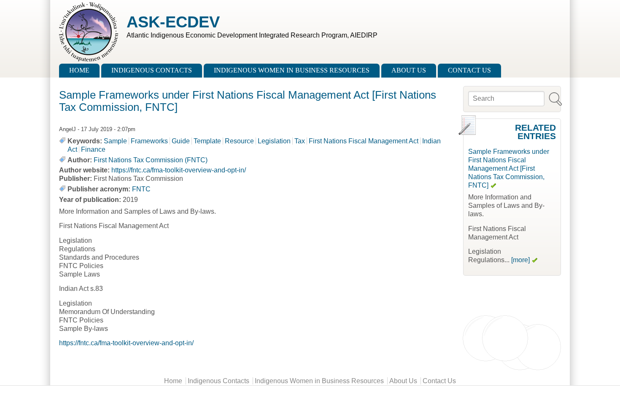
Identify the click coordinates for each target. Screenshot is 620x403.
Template (207, 141)
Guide (181, 141)
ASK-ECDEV (173, 22)
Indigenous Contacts (151, 70)
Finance (93, 149)
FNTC (141, 189)
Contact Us (469, 70)
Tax (299, 141)
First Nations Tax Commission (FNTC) (151, 160)
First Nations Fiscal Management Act (363, 141)
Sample (115, 141)
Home (79, 70)
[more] (520, 259)
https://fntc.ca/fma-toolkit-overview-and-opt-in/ (178, 170)
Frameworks (149, 141)
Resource (239, 141)
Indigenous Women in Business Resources (291, 70)
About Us (408, 70)
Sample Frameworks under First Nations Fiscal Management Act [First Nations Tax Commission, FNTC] (508, 168)
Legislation (274, 141)
